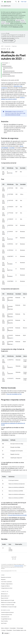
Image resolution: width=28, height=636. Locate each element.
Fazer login (23, 1)
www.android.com (5, 616)
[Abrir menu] (2, 1)
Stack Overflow (4, 621)
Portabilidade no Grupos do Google (8, 606)
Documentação (6, 5)
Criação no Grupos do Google (7, 604)
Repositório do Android (6, 577)
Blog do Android (4, 598)
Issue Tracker (4, 623)
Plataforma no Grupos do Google (8, 602)
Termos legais (20, 628)
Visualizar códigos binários (6, 583)
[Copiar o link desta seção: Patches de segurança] (19, 138)
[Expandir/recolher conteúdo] (9, 63)
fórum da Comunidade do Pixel (14, 394)
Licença (3, 630)
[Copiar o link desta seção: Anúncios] (9, 121)
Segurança (14, 46)
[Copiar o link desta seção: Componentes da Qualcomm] (20, 289)
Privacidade (9, 630)
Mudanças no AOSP (18, 26)
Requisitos (3, 579)
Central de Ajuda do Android (7, 612)
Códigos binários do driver (6, 588)
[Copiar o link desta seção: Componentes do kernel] (17, 163)
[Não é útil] (9, 49)
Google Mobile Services (6, 619)
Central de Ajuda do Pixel (6, 614)
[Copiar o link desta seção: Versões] (8, 539)
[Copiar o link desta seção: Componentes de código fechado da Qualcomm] (9, 351)
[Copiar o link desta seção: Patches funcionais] (17, 388)
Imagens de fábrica (5, 586)
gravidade (12, 147)
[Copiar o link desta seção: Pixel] (5, 179)
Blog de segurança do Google (7, 600)
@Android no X (4, 593)
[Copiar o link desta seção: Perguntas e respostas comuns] (2, 402)
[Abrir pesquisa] (16, 1)
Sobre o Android (4, 628)
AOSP (2, 46)
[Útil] (7, 49)
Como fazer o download (6, 581)
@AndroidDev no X (5, 596)
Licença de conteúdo (18, 565)
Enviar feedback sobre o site (19, 630)
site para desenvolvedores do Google (17, 515)
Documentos (7, 46)
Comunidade (12, 628)
